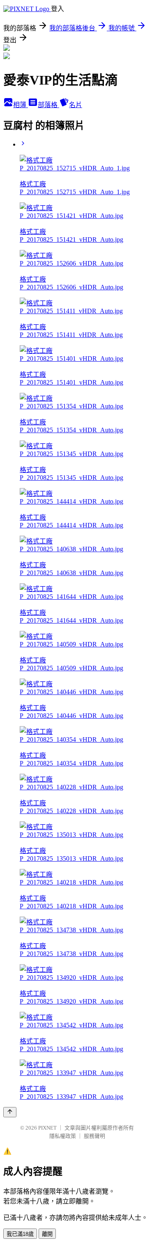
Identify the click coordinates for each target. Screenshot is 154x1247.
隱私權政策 (62, 1136)
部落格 (48, 104)
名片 (75, 104)
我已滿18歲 (20, 1234)
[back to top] (9, 1112)
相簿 (20, 104)
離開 (47, 1234)
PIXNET (47, 1128)
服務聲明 (94, 1136)
